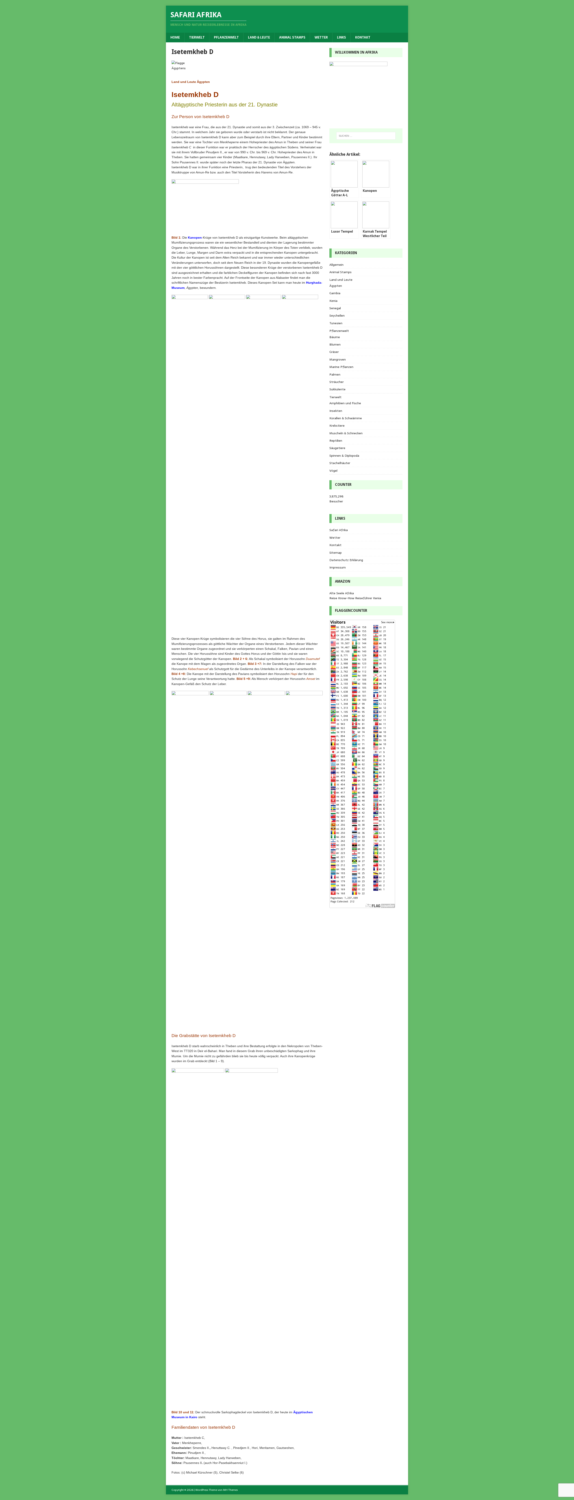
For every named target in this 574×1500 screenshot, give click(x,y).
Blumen (335, 344)
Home (175, 37)
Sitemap (335, 552)
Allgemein (336, 264)
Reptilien (335, 440)
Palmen (334, 374)
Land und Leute (340, 279)
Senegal (335, 308)
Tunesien (335, 323)
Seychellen (337, 315)
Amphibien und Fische (345, 403)
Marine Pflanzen (341, 366)
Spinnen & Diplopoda (344, 455)
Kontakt (362, 37)
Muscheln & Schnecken (346, 433)
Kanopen (195, 237)
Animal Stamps (292, 37)
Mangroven (337, 359)
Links (341, 37)
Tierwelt (197, 37)
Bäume (334, 337)
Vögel (333, 470)
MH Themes (230, 1490)
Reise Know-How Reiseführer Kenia (355, 598)
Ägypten (335, 285)
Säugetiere (337, 447)
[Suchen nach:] (366, 136)
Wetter (321, 37)
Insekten (335, 410)
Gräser (334, 351)
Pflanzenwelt (226, 37)
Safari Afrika (338, 529)
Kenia (333, 300)
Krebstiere (337, 425)
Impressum (337, 567)
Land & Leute (259, 37)
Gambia (334, 293)
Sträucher (336, 381)
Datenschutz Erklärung (346, 560)
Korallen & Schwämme (345, 418)
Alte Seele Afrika (341, 593)
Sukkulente (337, 389)
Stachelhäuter (339, 462)
